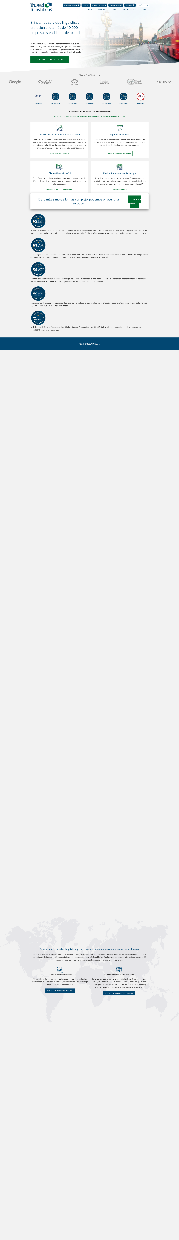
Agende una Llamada (70, 5)
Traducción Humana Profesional (60, 990)
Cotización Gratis (115, 5)
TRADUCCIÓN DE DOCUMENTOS (59, 153)
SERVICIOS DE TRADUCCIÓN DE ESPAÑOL (59, 189)
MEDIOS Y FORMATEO (119, 189)
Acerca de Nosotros (130, 9)
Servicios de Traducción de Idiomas (119, 993)
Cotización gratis (135, 201)
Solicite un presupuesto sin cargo (49, 59)
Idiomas (114, 9)
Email (85, 5)
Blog (144, 9)
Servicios (89, 9)
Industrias (102, 9)
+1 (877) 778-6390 (98, 5)
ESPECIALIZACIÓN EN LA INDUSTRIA (119, 153)
